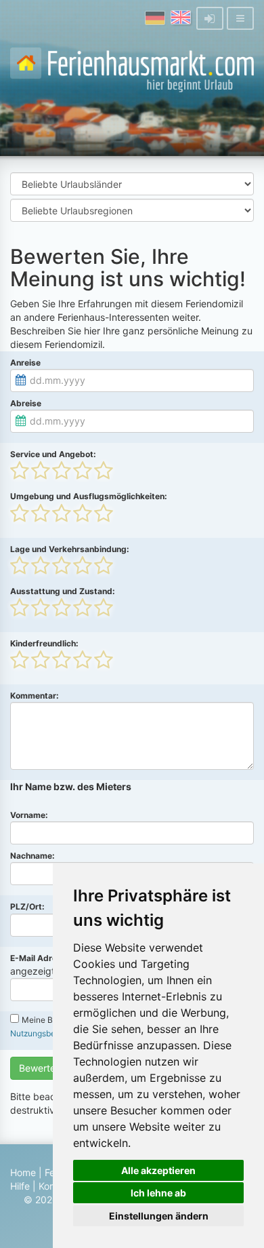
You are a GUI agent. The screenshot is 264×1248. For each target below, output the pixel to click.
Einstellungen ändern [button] (158, 1216)
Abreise (25, 403)
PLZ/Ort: (27, 906)
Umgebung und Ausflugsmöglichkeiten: (88, 496)
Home (23, 1172)
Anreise (25, 362)
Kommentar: (34, 695)
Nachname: (32, 856)
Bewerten (40, 1068)
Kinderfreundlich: (44, 643)
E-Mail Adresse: (42, 958)
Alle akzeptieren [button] (158, 1170)
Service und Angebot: (53, 454)
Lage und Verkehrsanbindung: (69, 549)
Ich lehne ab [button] (158, 1192)
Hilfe (20, 1186)
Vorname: (29, 815)
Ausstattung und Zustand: (62, 591)
